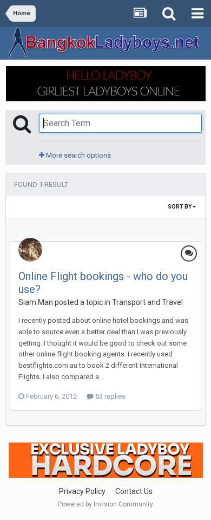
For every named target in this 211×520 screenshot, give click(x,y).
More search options (77, 155)
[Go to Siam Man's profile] (30, 250)
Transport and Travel (147, 302)
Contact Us (134, 491)
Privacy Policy (82, 491)
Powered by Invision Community (105, 504)
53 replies (110, 396)
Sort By (180, 207)
